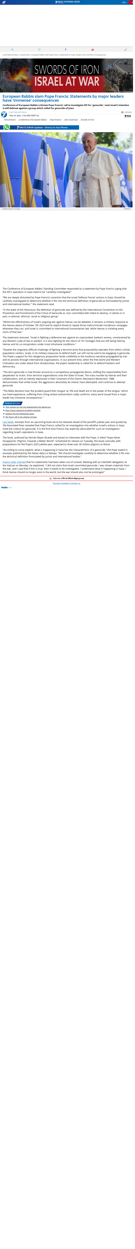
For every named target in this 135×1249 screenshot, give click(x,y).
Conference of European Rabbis (33, 120)
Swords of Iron (87, 120)
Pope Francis (55, 120)
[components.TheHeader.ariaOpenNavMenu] (21, 2)
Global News (25, 55)
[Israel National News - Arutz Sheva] (67, 2)
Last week (8, 422)
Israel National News (11, 55)
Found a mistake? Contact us (66, 483)
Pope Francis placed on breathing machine (22, 410)
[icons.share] (131, 2)
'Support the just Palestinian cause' (19, 413)
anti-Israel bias (71, 120)
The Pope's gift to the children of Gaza (21, 417)
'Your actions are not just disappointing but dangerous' (28, 407)
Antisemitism (10, 120)
